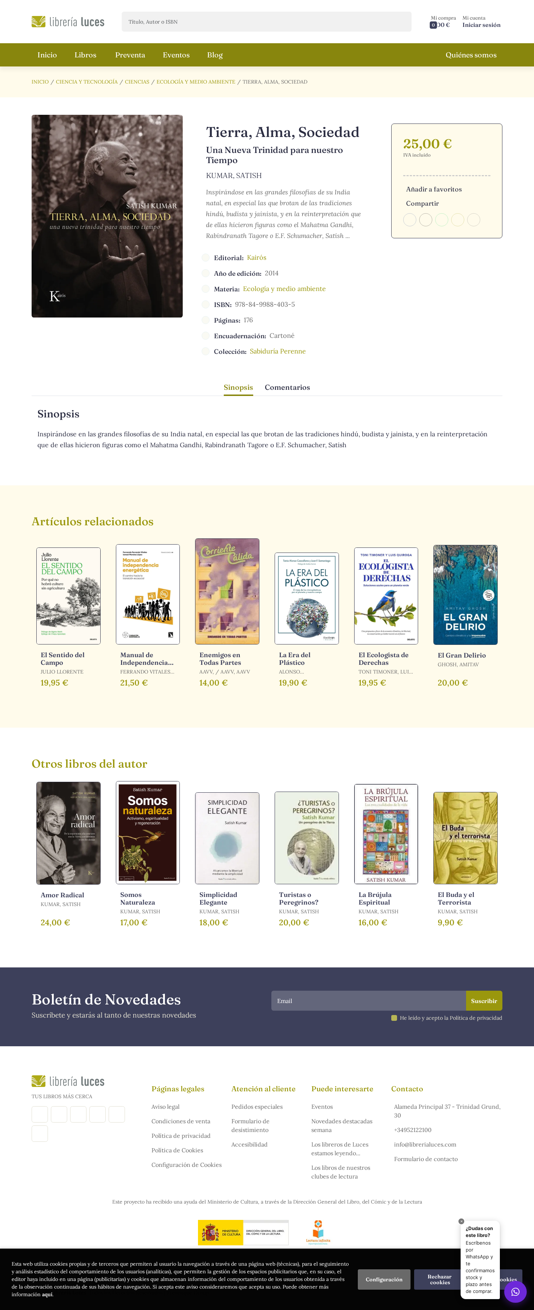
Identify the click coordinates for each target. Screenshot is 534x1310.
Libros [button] (85, 54)
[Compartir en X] (425, 219)
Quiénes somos (471, 54)
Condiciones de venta (180, 1121)
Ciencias (137, 81)
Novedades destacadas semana (341, 1125)
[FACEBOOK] (40, 1114)
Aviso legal (165, 1106)
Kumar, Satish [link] (234, 175)
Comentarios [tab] (287, 387)
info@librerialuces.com (425, 1144)
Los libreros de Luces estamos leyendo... (339, 1149)
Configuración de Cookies (186, 1164)
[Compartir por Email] (457, 219)
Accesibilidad (249, 1144)
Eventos (322, 1106)
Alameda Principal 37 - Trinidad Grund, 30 (447, 1111)
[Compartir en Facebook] (409, 219)
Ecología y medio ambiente (196, 81)
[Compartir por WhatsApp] (441, 219)
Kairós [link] (256, 257)
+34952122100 (413, 1129)
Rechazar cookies (440, 1279)
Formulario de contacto (426, 1159)
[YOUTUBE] (117, 1114)
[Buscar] (400, 22)
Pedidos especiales (257, 1106)
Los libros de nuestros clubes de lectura (340, 1172)
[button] (443, 21)
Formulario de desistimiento (250, 1125)
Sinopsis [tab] (238, 387)
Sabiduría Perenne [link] (278, 351)
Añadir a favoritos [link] (434, 189)
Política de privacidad (181, 1135)
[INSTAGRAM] (59, 1114)
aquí (47, 1294)
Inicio (40, 81)
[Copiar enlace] (473, 219)
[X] (78, 1114)
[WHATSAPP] (40, 1133)
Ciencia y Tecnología (87, 81)
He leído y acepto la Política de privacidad (451, 1018)
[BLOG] (97, 1114)
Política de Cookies (177, 1150)
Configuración (384, 1279)
